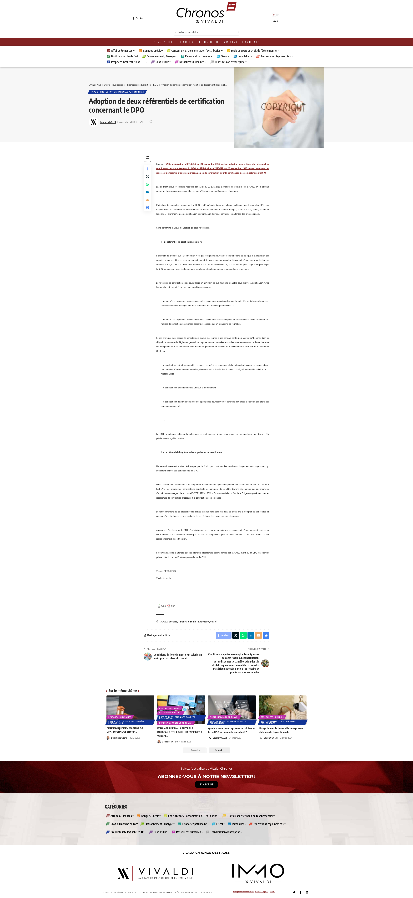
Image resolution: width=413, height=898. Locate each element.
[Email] (147, 200)
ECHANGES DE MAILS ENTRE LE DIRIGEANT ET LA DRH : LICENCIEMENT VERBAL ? (179, 732)
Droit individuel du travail (224, 717)
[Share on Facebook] (147, 169)
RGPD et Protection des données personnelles (117, 92)
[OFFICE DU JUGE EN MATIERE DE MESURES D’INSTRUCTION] (130, 709)
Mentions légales (261, 892)
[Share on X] (147, 176)
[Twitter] (294, 892)
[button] (275, 21)
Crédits (272, 892)
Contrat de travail (169, 708)
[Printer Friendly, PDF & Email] (166, 606)
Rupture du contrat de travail (175, 723)
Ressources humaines (119, 717)
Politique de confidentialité (243, 892)
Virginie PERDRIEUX (198, 621)
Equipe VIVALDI (108, 121)
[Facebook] (133, 18)
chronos (182, 621)
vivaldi (213, 621)
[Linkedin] (307, 892)
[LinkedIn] (141, 18)
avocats (173, 621)
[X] (137, 18)
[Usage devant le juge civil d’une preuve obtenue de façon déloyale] (283, 709)
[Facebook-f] (300, 892)
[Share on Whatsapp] (147, 184)
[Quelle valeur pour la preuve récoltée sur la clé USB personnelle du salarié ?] (232, 709)
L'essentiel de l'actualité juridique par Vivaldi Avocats (206, 41)
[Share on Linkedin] (147, 192)
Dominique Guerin (119, 737)
